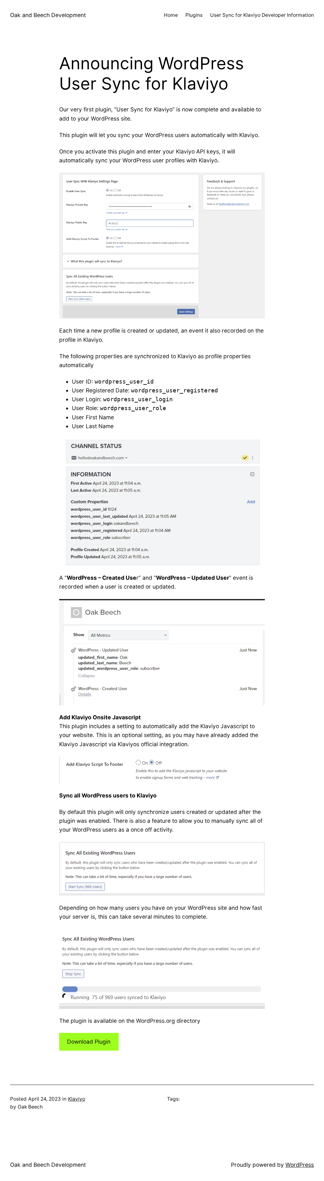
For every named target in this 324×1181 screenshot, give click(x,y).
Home (171, 15)
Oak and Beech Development (48, 15)
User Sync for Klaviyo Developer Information (262, 15)
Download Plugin (88, 1041)
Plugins (193, 15)
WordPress (299, 1164)
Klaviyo (76, 1099)
